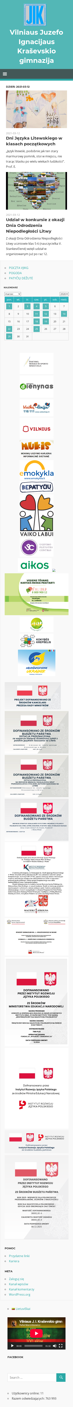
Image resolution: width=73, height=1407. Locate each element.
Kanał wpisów (18, 1284)
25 (36, 328)
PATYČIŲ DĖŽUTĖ (21, 278)
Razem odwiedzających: (28, 1398)
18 (36, 321)
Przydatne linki (19, 1256)
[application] (36, 1333)
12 (45, 313)
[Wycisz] (55, 1346)
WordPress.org (19, 1294)
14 (64, 313)
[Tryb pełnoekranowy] (61, 1346)
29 (9, 336)
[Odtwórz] (12, 1346)
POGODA (15, 273)
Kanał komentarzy (21, 1289)
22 (9, 328)
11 (36, 313)
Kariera (14, 1261)
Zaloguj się (16, 1279)
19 (45, 321)
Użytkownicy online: (26, 1393)
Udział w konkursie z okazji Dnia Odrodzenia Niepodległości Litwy (35, 225)
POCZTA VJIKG (18, 268)
